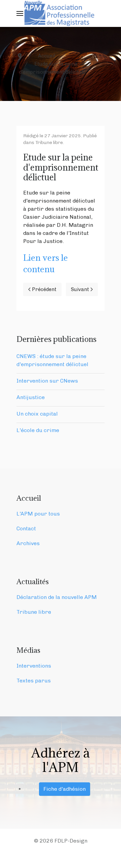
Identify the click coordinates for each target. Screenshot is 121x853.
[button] (19, 13)
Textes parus (33, 680)
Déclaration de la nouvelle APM (56, 597)
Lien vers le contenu (45, 263)
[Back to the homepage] (61, 13)
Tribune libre (49, 142)
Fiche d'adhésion (64, 789)
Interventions (33, 666)
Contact (26, 528)
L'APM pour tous (38, 513)
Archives (28, 543)
